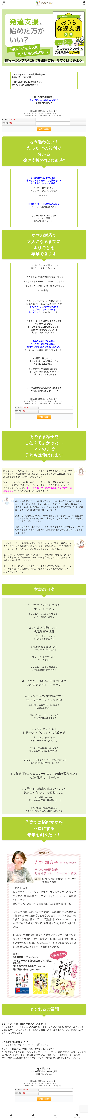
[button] (80, 631)
